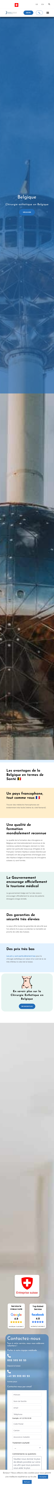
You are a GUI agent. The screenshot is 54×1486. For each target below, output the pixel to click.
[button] (49, 4)
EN (42, 4)
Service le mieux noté (16, 1307)
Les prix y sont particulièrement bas (21, 956)
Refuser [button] (27, 1482)
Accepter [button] (43, 1477)
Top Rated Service (38, 1308)
